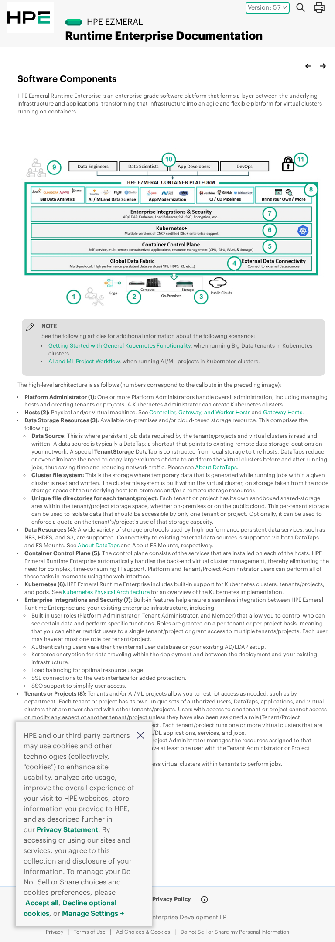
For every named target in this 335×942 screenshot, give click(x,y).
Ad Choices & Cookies (143, 931)
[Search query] (300, 7)
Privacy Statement (67, 829)
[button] (140, 735)
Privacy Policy (171, 898)
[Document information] (204, 899)
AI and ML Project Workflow (84, 361)
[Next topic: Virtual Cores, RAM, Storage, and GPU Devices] (322, 65)
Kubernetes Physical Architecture (106, 591)
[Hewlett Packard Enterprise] (28, 17)
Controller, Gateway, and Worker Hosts (199, 412)
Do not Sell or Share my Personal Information (235, 931)
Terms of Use (90, 931)
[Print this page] (318, 7)
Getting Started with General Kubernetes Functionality (119, 345)
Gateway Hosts (282, 412)
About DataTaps (216, 467)
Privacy (54, 931)
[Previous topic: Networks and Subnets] (308, 65)
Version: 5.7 (264, 7)
